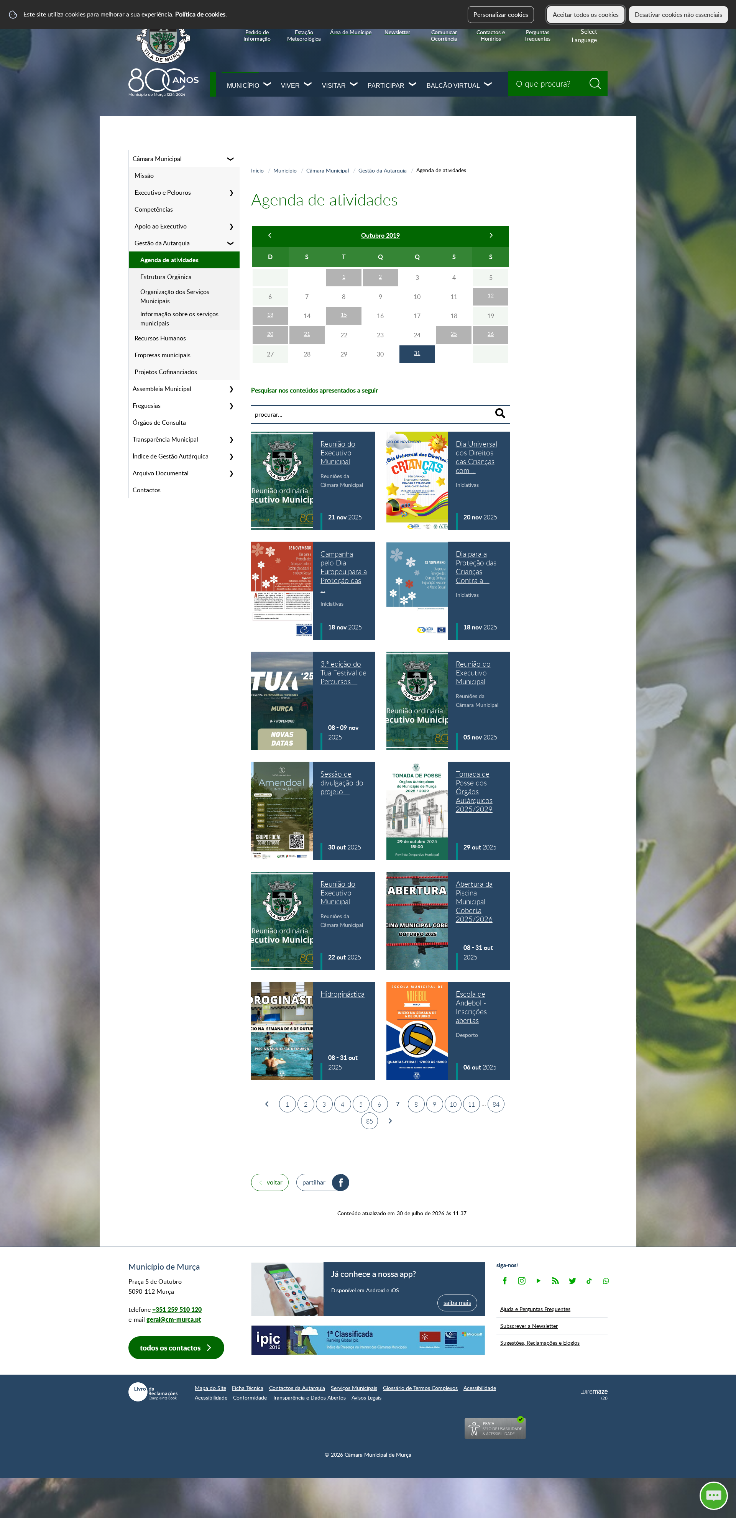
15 (344, 314)
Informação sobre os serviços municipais (179, 318)
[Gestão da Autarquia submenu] (231, 243)
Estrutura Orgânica (166, 277)
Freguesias (147, 405)
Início (257, 170)
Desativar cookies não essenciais (678, 14)
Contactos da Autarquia (297, 1388)
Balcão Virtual (453, 85)
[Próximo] (490, 236)
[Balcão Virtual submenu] (488, 85)
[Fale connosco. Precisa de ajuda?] (646, 1495)
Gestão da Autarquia (162, 243)
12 (491, 295)
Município (243, 85)
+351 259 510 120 (177, 1309)
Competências (154, 209)
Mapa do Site (210, 1388)
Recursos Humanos (160, 338)
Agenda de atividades (169, 259)
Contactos (147, 490)
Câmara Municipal (157, 158)
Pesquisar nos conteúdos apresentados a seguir (314, 390)
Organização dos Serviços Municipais (174, 296)
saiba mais (457, 1302)
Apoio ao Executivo (161, 226)
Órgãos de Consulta (159, 422)
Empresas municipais (163, 355)
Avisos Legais (366, 1397)
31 (417, 352)
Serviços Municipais (354, 1388)
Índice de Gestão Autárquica (171, 456)
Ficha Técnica (247, 1388)
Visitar (334, 85)
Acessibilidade (479, 1388)
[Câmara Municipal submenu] (231, 158)
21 (307, 333)
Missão (144, 175)
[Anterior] (270, 236)
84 (496, 1104)
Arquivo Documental (161, 473)
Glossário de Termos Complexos (420, 1388)
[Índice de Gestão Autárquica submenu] (231, 456)
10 (453, 1104)
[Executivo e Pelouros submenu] (231, 192)
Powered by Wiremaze (594, 1395)
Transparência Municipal (165, 439)
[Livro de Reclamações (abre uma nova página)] (152, 1391)
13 (270, 314)
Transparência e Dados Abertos (309, 1397)
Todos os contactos (170, 1347)
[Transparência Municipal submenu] (231, 439)
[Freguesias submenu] (231, 405)
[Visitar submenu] (354, 85)
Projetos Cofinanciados (166, 372)
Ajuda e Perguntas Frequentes (535, 1309)
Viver (290, 85)
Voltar (275, 1182)
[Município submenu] (267, 85)
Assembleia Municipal (162, 388)
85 (369, 1121)
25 (454, 333)
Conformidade (250, 1397)
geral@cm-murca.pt (173, 1319)
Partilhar (313, 1182)
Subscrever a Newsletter (529, 1325)
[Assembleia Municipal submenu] (231, 388)
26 (491, 333)
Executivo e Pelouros (163, 192)
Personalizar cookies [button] (500, 14)
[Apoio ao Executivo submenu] (231, 226)
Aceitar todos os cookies (586, 14)
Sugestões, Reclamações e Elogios (540, 1342)
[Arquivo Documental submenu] (231, 473)
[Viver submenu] (308, 85)
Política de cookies (200, 14)
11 (471, 1104)
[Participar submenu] (412, 85)
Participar (386, 85)
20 (270, 333)
